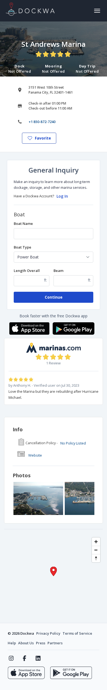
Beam (58, 270)
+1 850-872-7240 (42, 121)
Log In (62, 196)
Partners (55, 642)
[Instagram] (11, 658)
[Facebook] (24, 658)
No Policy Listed (73, 443)
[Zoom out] (96, 550)
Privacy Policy (48, 633)
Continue (54, 297)
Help (12, 642)
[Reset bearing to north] (96, 558)
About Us (26, 642)
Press (40, 642)
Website (35, 455)
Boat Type (22, 247)
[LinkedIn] (38, 658)
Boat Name (23, 223)
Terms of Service (77, 633)
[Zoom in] (96, 542)
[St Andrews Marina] (38, 498)
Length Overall (27, 270)
